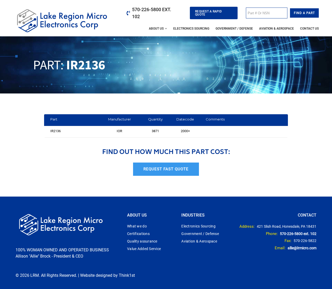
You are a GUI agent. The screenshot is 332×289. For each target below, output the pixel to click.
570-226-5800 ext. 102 (151, 13)
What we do (137, 226)
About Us (156, 28)
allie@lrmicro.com (302, 248)
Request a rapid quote (208, 13)
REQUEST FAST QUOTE (166, 169)
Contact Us (309, 28)
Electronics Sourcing (191, 28)
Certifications (138, 234)
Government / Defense (234, 28)
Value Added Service (144, 249)
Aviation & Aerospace (276, 28)
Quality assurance (142, 241)
